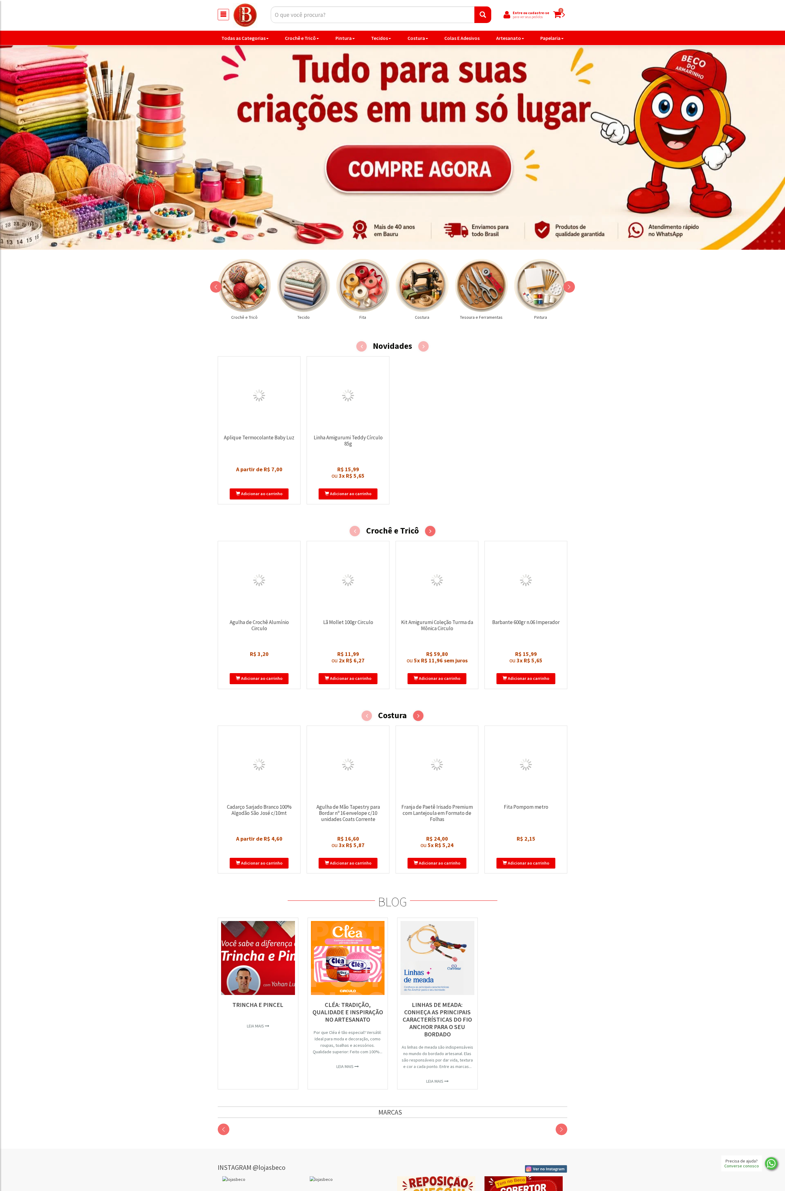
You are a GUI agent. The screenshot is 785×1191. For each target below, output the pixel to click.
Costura (416, 38)
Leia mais (256, 1026)
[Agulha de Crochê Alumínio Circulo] (259, 580)
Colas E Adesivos (462, 38)
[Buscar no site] (482, 14)
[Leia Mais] (258, 958)
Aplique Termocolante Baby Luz (259, 437)
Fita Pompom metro (526, 807)
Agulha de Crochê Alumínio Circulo (259, 625)
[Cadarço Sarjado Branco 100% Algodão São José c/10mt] (259, 765)
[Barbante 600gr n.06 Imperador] (526, 580)
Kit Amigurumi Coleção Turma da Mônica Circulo (437, 625)
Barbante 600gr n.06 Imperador (526, 622)
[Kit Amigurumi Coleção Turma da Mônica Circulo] (437, 580)
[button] (216, 287)
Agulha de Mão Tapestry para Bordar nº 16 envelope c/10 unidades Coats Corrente (348, 813)
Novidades (392, 346)
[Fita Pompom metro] (526, 765)
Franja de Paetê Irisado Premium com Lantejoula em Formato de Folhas (437, 813)
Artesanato (508, 38)
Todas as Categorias (243, 38)
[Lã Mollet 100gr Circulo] (348, 580)
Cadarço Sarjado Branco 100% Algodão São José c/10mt (259, 810)
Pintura (343, 38)
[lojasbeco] (261, 1179)
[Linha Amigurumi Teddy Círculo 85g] (348, 395)
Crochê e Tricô (300, 38)
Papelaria (550, 38)
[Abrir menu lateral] (223, 14)
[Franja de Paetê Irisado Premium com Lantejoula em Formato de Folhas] (437, 765)
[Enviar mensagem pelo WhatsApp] (771, 1163)
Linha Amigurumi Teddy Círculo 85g (348, 440)
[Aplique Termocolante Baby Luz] (259, 395)
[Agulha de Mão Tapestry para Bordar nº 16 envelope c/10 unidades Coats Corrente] (348, 765)
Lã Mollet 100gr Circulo (348, 622)
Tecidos (379, 38)
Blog (392, 902)
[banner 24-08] (392, 147)
